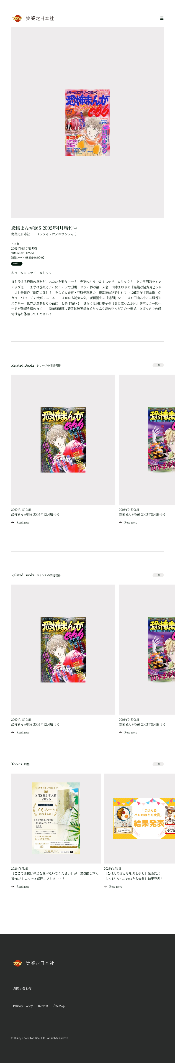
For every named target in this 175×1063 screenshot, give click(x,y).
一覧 (158, 365)
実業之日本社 (20, 234)
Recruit (43, 1005)
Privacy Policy (23, 1005)
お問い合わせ (22, 988)
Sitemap (59, 1005)
